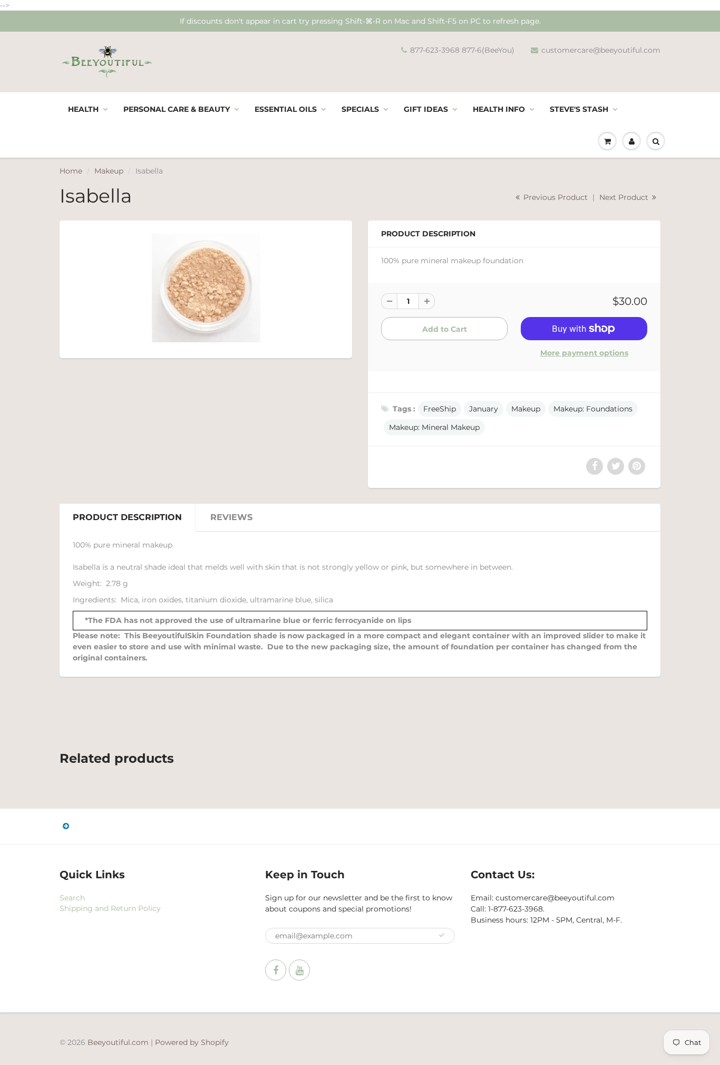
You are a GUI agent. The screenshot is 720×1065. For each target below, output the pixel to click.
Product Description (127, 517)
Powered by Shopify (192, 1042)
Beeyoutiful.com (118, 1042)
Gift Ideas (426, 109)
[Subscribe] (441, 935)
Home (71, 171)
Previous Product (554, 197)
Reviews (231, 517)
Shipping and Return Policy (110, 908)
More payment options (584, 353)
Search (72, 898)
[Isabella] (205, 288)
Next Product (624, 197)
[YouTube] (299, 970)
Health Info (499, 109)
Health (83, 109)
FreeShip (439, 409)
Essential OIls (286, 109)
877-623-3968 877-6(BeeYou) (462, 50)
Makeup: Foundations (593, 409)
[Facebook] (275, 970)
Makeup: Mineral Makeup (434, 427)
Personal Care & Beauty (176, 109)
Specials (360, 109)
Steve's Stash (579, 109)
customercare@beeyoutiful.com (600, 50)
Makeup (108, 171)
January (483, 409)
